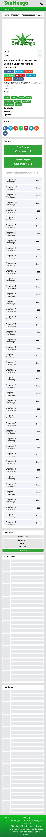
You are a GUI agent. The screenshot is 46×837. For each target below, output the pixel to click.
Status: (21, 540)
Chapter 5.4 (11, 377)
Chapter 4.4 (11, 415)
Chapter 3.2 (11, 461)
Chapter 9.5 (11, 210)
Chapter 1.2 (11, 514)
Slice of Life (26, 101)
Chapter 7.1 (11, 331)
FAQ (6, 820)
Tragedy (18, 104)
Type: (22, 543)
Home (6, 9)
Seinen (18, 101)
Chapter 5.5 (11, 370)
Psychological (9, 101)
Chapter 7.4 (11, 309)
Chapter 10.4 (11, 179)
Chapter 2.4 (11, 476)
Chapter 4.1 (11, 438)
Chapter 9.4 (11, 217)
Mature (28, 98)
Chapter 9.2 (11, 232)
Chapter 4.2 (11, 430)
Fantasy (14, 98)
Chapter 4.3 (11, 423)
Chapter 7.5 (11, 301)
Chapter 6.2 (11, 339)
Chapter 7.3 (11, 316)
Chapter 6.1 (11, 347)
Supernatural (9, 104)
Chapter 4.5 (11, 408)
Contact (6, 817)
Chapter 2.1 (11, 499)
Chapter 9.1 (11, 240)
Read (38, 180)
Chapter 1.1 (11, 522)
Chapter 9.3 (11, 225)
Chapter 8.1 (11, 286)
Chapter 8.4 (11, 263)
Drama (7, 98)
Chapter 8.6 (11, 248)
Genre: (21, 537)
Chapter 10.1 (11, 202)
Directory (17, 9)
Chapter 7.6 (11, 293)
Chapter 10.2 (11, 194)
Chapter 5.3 (11, 385)
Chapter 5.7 (11, 354)
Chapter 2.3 (11, 484)
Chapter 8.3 (11, 271)
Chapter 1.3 (11, 507)
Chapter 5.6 (11, 362)
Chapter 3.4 (11, 446)
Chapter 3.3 (11, 453)
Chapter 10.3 (11, 187)
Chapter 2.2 (11, 491)
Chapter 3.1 (11, 469)
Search (24, 550)
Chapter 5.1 (11, 400)
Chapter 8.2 (11, 278)
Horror (21, 98)
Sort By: (22, 547)
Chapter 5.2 (11, 392)
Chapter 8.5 (11, 255)
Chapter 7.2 (11, 324)
